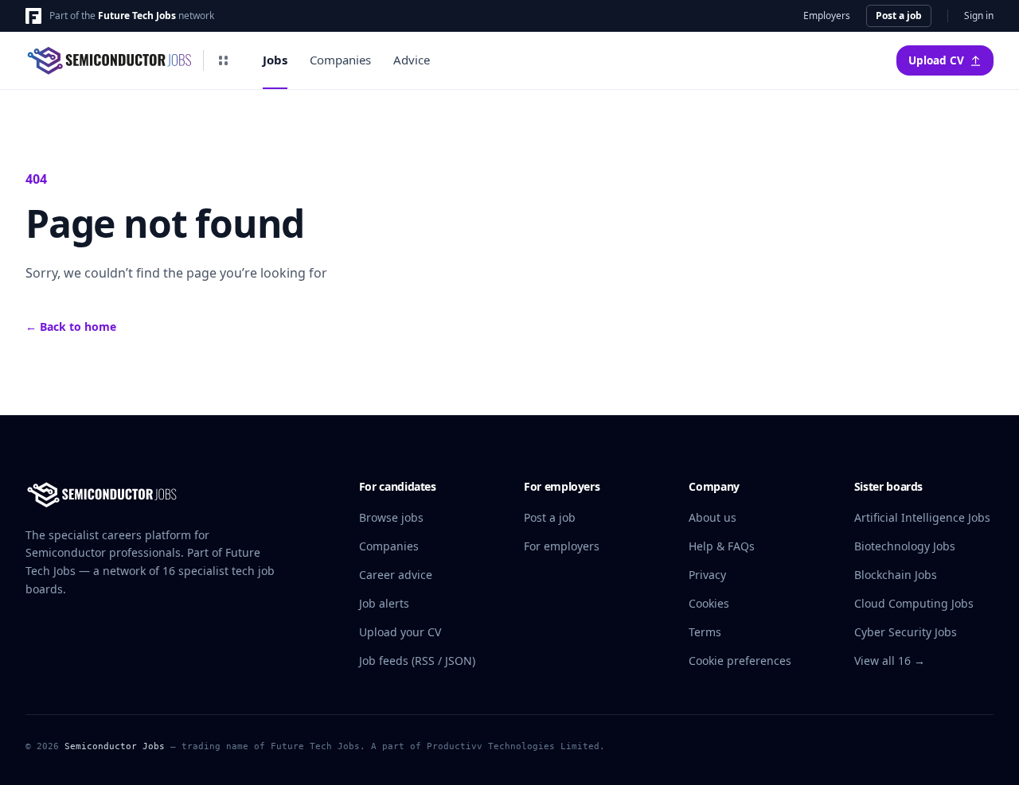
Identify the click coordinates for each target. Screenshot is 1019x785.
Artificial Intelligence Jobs (922, 517)
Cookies (709, 603)
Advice (411, 60)
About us (712, 517)
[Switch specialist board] (223, 60)
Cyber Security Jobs (905, 631)
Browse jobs (391, 517)
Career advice (395, 574)
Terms (705, 631)
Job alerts (384, 603)
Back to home (70, 326)
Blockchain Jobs (895, 574)
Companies (340, 60)
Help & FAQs (722, 546)
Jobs (275, 60)
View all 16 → (889, 660)
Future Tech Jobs (137, 15)
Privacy (707, 574)
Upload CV (936, 60)
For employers (561, 546)
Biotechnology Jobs (904, 546)
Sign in (979, 16)
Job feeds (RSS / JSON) (417, 660)
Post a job (899, 15)
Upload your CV (400, 631)
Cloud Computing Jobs (914, 603)
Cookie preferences (740, 660)
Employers (826, 16)
